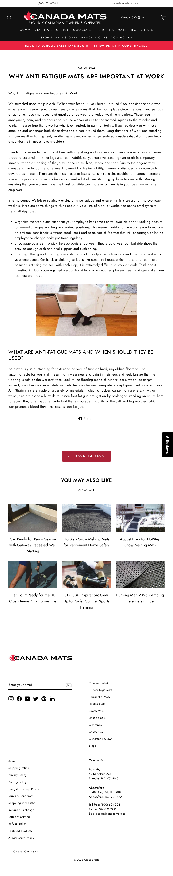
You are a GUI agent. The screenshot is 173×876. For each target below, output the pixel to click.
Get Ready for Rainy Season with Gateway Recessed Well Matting (33, 545)
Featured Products (20, 831)
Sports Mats (96, 711)
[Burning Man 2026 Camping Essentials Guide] (140, 574)
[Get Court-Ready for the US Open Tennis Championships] (32, 574)
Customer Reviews (100, 739)
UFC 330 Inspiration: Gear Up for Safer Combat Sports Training (86, 601)
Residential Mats (111, 30)
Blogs (92, 746)
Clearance (95, 725)
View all (86, 490)
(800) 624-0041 (48, 3)
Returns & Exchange (21, 810)
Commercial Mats (36, 30)
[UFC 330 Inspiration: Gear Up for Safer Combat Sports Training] (86, 574)
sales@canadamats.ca (125, 3)
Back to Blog (89, 456)
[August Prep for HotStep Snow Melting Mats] (140, 518)
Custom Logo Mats (74, 30)
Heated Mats (141, 30)
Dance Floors (94, 38)
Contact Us (121, 38)
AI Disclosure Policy (21, 838)
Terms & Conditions (20, 796)
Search (12, 761)
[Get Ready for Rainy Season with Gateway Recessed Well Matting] (32, 518)
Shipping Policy (18, 768)
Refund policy (17, 824)
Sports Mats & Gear (59, 38)
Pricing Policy (17, 782)
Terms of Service (19, 817)
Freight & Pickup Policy (23, 789)
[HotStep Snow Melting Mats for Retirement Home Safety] (86, 518)
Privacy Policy (17, 775)
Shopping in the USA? (22, 803)
